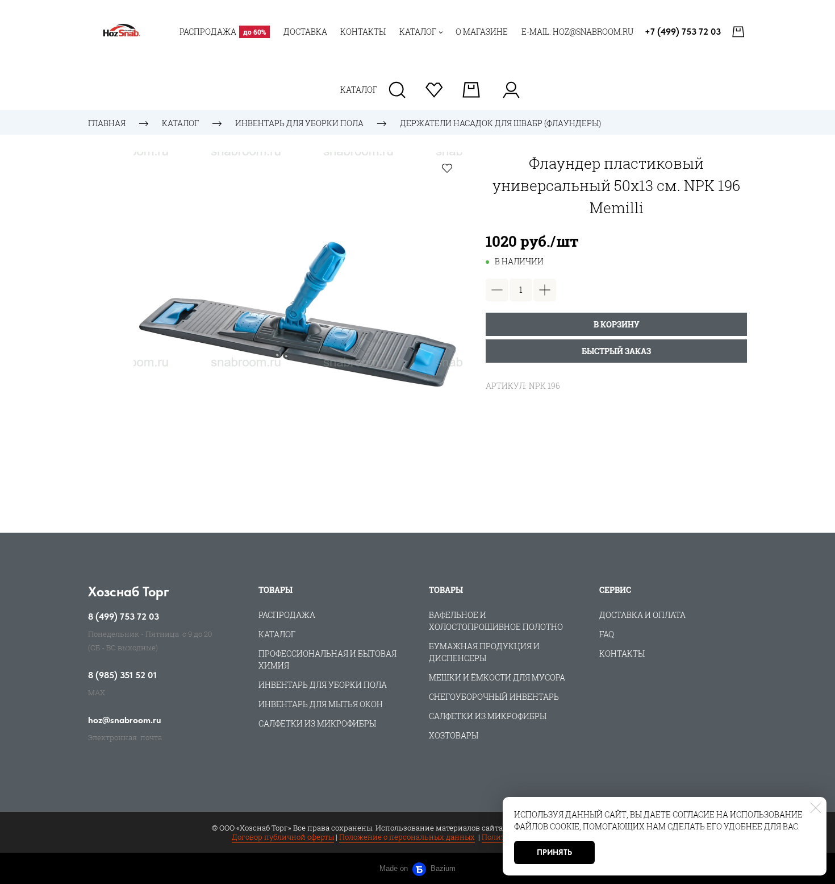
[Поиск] (397, 90)
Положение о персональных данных (407, 837)
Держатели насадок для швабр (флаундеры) (500, 123)
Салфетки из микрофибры (317, 723)
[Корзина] (739, 32)
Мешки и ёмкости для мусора (497, 677)
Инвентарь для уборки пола (299, 123)
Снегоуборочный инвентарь (494, 696)
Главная (107, 123)
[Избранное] (434, 90)
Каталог (180, 123)
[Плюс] (544, 290)
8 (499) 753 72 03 (123, 616)
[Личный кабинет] (511, 90)
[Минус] (497, 290)
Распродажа (286, 614)
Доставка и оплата (642, 614)
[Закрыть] (816, 808)
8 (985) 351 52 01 (122, 675)
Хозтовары (453, 735)
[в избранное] (447, 167)
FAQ (606, 634)
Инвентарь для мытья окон (320, 704)
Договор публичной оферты (283, 837)
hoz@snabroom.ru (124, 720)
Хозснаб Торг (128, 591)
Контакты (622, 653)
